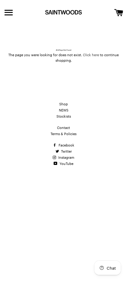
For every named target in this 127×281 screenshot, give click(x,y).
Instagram (65, 157)
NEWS (63, 109)
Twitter (66, 151)
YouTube (66, 163)
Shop (63, 103)
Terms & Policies (63, 133)
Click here (91, 54)
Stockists (63, 116)
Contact (63, 127)
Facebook (66, 144)
